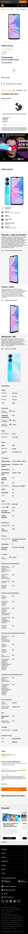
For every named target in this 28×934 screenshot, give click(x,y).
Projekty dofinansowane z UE (7, 916)
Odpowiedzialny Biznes (17, 918)
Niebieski (14, 742)
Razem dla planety (4, 926)
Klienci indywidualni (5, 1)
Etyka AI (3, 911)
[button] (3, 9)
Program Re (19, 926)
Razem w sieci (12, 926)
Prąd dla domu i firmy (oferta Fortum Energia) (9, 922)
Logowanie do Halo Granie (6, 918)
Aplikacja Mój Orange (17, 924)
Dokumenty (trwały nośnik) (6, 924)
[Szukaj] (18, 5)
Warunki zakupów (4, 909)
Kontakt (6, 893)
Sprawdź (9, 838)
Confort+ (15, 928)
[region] (14, 9)
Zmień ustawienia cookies (6, 913)
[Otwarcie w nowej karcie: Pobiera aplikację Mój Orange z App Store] (22, 881)
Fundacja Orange (4, 920)
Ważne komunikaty (5, 907)
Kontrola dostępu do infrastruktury (16, 920)
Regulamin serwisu (13, 907)
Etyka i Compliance (8, 897)
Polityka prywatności (10, 911)
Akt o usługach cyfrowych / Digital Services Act (10, 915)
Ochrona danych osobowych (15, 909)
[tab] (6, 90)
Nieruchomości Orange (18, 916)
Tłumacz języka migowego (6, 928)
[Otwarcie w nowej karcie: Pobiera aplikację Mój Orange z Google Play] (6, 881)
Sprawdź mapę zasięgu (9, 890)
